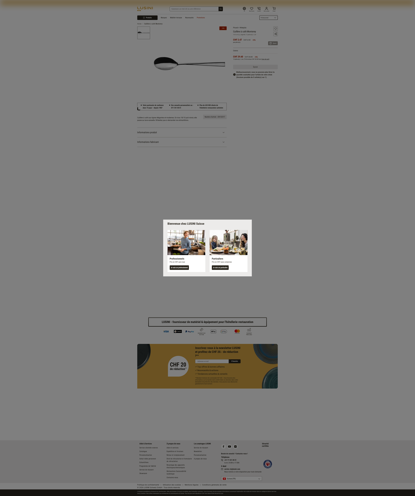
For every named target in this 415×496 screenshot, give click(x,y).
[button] (186, 251)
